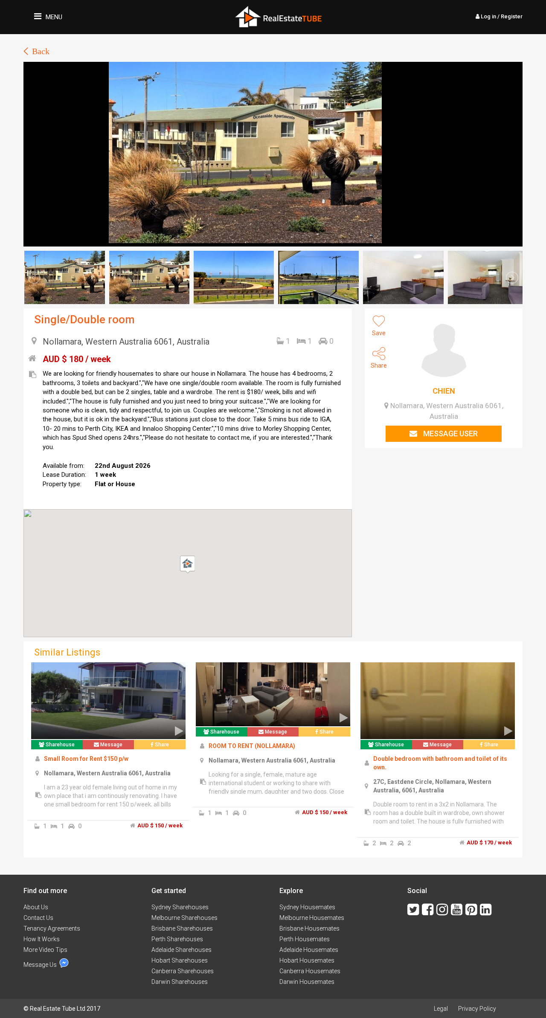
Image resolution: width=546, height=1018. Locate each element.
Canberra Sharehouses (182, 971)
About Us (35, 907)
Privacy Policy (477, 1008)
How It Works (41, 939)
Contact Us (38, 917)
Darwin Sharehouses (179, 981)
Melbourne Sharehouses (184, 917)
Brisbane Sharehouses (182, 928)
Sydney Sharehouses (180, 907)
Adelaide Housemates (308, 949)
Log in (501, 16)
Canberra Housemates (309, 971)
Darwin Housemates (306, 981)
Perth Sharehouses (177, 939)
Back (40, 51)
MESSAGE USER (449, 433)
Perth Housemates (304, 939)
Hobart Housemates (306, 960)
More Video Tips (45, 949)
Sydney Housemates (307, 907)
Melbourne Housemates (311, 917)
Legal (441, 1008)
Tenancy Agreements (51, 928)
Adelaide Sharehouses (181, 949)
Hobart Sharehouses (179, 960)
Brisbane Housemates (309, 928)
